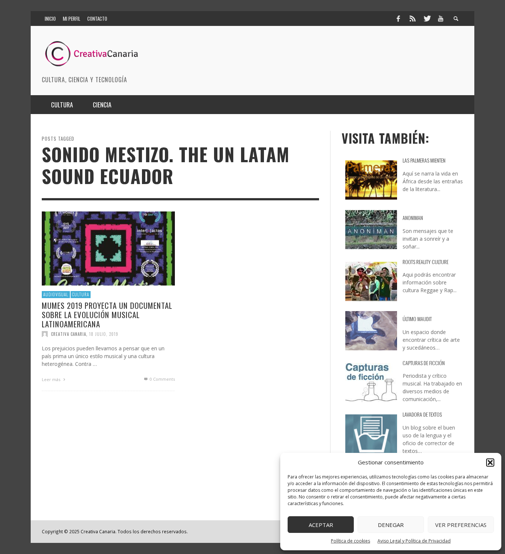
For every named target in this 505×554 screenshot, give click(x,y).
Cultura (80, 294)
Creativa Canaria (68, 334)
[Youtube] (441, 18)
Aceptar (321, 524)
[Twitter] (427, 18)
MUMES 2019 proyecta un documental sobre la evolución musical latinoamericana (107, 314)
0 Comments (162, 379)
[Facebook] (398, 18)
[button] (490, 462)
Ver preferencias (461, 524)
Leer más (51, 379)
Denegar (391, 524)
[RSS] (413, 18)
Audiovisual (55, 294)
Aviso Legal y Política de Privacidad (414, 541)
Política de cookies (350, 541)
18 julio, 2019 (103, 334)
